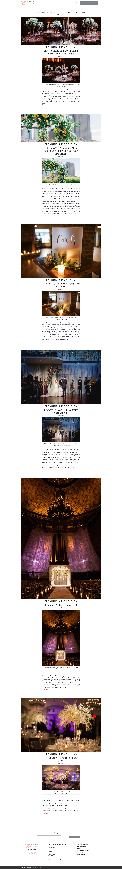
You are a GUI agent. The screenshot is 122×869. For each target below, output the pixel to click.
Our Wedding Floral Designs (82, 844)
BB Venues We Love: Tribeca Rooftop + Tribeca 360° (61, 411)
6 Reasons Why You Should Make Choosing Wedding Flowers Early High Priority (61, 150)
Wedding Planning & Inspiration (83, 850)
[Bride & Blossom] (32, 846)
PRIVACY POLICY (41, 867)
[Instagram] (32, 853)
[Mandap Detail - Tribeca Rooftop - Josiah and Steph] (61, 128)
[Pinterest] (35, 853)
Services (78, 848)
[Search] (100, 3)
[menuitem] (48, 2)
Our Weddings (80, 852)
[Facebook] (29, 853)
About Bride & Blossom (81, 846)
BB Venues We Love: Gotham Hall (61, 604)
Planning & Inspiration (61, 47)
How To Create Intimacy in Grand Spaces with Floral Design (61, 52)
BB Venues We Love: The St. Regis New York (61, 759)
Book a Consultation (81, 854)
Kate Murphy (61, 56)
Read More (45, 215)
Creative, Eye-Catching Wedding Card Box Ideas (61, 285)
